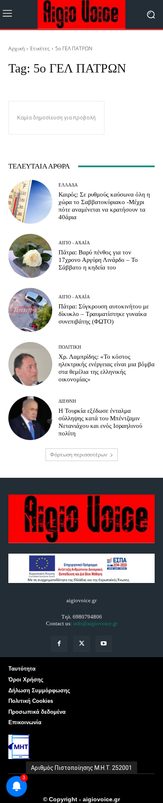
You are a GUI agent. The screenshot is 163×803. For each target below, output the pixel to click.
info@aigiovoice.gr (95, 623)
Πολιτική (70, 347)
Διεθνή (67, 401)
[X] (81, 644)
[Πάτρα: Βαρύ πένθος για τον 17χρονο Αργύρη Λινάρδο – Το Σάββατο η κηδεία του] (30, 256)
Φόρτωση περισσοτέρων (78, 454)
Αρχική (16, 48)
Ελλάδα (68, 185)
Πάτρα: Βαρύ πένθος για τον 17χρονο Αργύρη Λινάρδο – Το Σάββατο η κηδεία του (98, 260)
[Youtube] (104, 644)
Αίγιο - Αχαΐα (74, 243)
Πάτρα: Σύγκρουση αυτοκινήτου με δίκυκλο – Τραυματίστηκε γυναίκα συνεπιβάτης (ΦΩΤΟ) (104, 314)
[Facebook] (59, 644)
